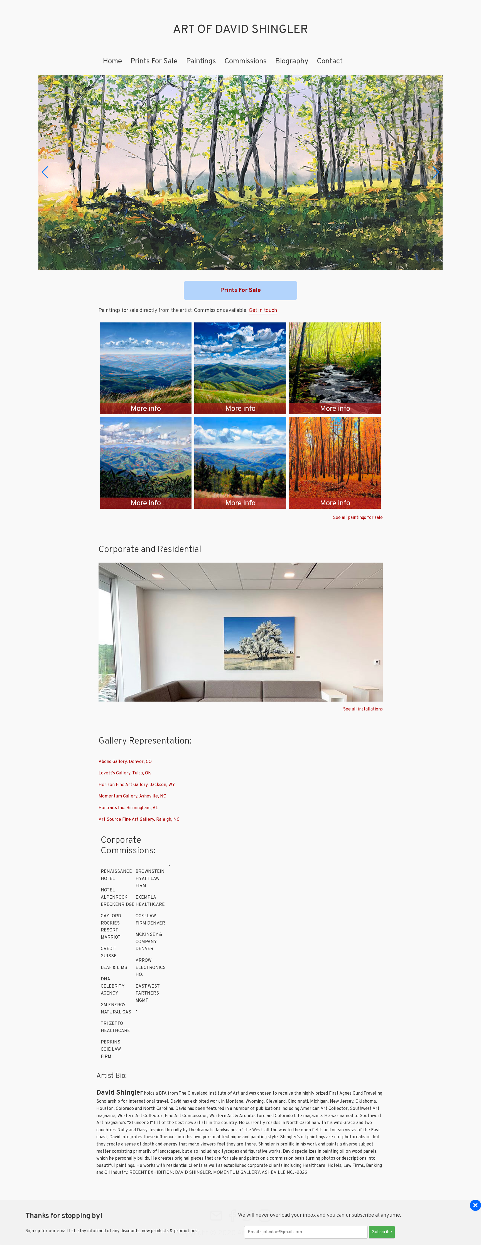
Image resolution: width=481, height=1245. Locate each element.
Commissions (245, 61)
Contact (330, 61)
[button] (45, 172)
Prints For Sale (154, 61)
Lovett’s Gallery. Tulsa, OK (125, 773)
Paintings (201, 61)
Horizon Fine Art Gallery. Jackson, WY (137, 785)
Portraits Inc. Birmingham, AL (128, 808)
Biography (291, 61)
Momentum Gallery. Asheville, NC (132, 796)
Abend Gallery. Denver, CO (125, 762)
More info (146, 409)
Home (112, 61)
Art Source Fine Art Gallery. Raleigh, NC (139, 819)
